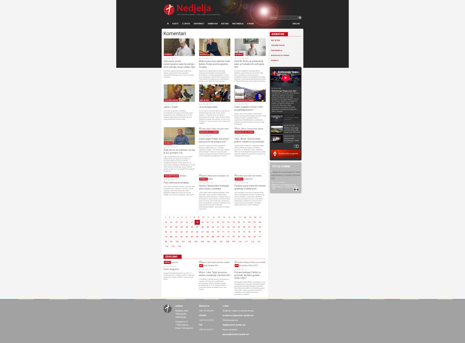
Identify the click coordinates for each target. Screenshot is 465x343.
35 (234, 222)
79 (166, 237)
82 (182, 237)
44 (182, 227)
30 (208, 222)
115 (172, 246)
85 (197, 237)
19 (250, 217)
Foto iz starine (281, 166)
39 (254, 222)
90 (223, 237)
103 (196, 241)
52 (223, 227)
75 (244, 232)
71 (223, 232)
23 (171, 222)
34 (228, 222)
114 (166, 246)
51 (218, 227)
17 (240, 217)
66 (197, 232)
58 (254, 227)
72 (228, 232)
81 (176, 237)
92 (234, 237)
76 (249, 232)
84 (192, 237)
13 (219, 217)
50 (213, 227)
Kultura (225, 24)
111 (246, 241)
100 (177, 241)
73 (234, 232)
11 (208, 217)
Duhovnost (199, 24)
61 (171, 232)
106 (214, 241)
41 (166, 227)
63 (182, 232)
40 (260, 222)
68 (208, 232)
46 (192, 227)
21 (260, 217)
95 (249, 237)
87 (208, 237)
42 (171, 227)
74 (239, 232)
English (296, 24)
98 (166, 241)
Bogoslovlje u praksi (280, 55)
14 (224, 217)
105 (208, 241)
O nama (250, 24)
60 (166, 232)
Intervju (274, 60)
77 (254, 232)
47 (197, 227)
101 (183, 241)
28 (197, 222)
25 (182, 222)
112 (252, 241)
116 (179, 246)
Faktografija (276, 50)
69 (213, 232)
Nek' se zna (275, 40)
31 (213, 222)
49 (208, 227)
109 (233, 241)
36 (239, 222)
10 (203, 217)
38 (249, 222)
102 (189, 241)
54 (234, 227)
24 (176, 222)
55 (239, 227)
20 (255, 217)
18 (245, 217)
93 (239, 237)
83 (187, 237)
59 (260, 227)
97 (260, 237)
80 (171, 237)
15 (229, 217)
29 (202, 222)
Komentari (213, 24)
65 (192, 232)
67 (202, 232)
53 (228, 227)
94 (244, 237)
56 (244, 227)
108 (227, 241)
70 (218, 232)
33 (223, 222)
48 (202, 227)
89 (218, 237)
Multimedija (238, 24)
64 (187, 232)
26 (187, 222)
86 (202, 237)
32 (218, 222)
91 (228, 237)
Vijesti (175, 24)
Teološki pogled (278, 45)
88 (213, 237)
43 (176, 227)
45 (187, 227)
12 (214, 217)
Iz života (186, 24)
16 (234, 217)
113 (258, 241)
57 (249, 227)
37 (244, 222)
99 (171, 241)
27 (192, 222)
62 (176, 232)
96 (254, 237)
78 (260, 232)
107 (221, 241)
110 (240, 241)
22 (166, 222)
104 (202, 241)
